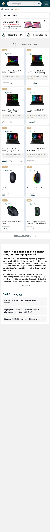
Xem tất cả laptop (22, 236)
